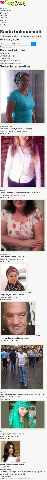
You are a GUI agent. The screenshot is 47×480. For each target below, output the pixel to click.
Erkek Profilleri (6, 58)
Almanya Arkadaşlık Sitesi (10, 61)
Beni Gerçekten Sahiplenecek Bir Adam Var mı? (20, 193)
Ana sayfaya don (6, 47)
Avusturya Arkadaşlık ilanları (12, 464)
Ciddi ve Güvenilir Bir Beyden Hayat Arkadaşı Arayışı (22, 394)
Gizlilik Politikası (5, 476)
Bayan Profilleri (7, 53)
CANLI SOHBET (5, 18)
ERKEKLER (3, 15)
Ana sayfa (3, 22)
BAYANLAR (4, 13)
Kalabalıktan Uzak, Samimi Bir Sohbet (16, 129)
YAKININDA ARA (5, 11)
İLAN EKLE (3, 20)
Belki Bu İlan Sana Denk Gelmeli (13, 257)
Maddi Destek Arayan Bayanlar (12, 63)
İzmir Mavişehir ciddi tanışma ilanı (14, 338)
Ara (33, 44)
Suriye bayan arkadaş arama (12, 295)
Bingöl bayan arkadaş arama (12, 434)
